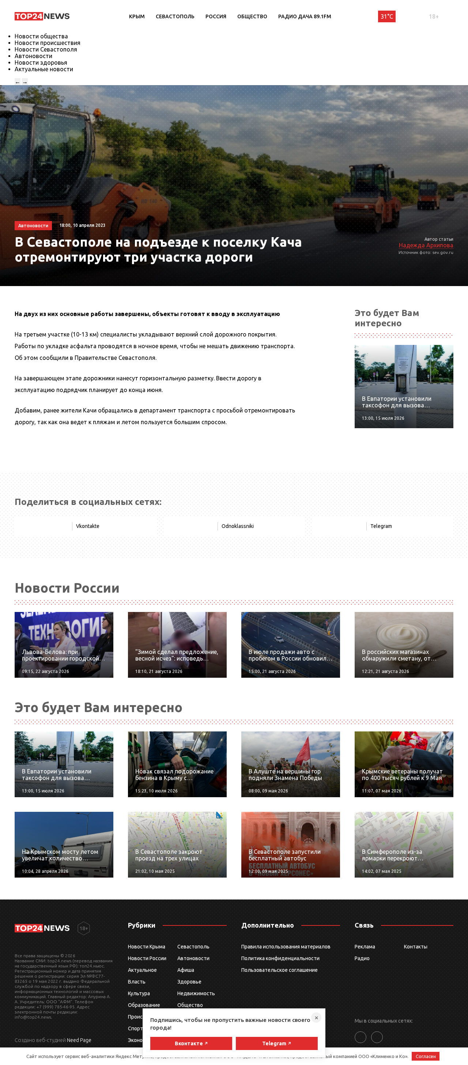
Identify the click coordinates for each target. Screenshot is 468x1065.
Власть (137, 982)
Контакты (415, 947)
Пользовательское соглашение (279, 970)
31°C (387, 16)
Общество (252, 16)
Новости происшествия (47, 42)
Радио (362, 958)
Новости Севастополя (46, 49)
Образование (144, 1005)
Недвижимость (196, 993)
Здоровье (189, 982)
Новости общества (41, 36)
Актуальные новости (44, 69)
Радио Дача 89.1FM (304, 16)
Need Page (79, 1040)
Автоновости (33, 56)
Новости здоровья (41, 62)
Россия (215, 16)
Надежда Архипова (426, 245)
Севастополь (175, 16)
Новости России (147, 958)
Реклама (365, 947)
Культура (139, 993)
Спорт (135, 1028)
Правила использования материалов (286, 947)
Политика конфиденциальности (280, 958)
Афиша (185, 970)
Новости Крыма (146, 947)
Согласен (426, 1056)
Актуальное (142, 970)
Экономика (141, 1040)
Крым (137, 16)
